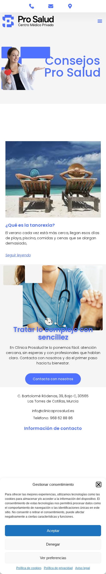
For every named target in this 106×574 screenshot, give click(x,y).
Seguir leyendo (18, 255)
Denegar (53, 544)
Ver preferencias (53, 558)
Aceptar (53, 531)
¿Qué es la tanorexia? (30, 225)
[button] (98, 484)
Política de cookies (28, 568)
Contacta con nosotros (53, 378)
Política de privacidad (58, 568)
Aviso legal (82, 568)
